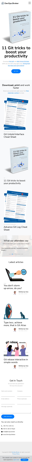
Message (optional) (6, 406)
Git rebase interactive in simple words (16, 361)
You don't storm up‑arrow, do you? (13, 287)
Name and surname (6, 391)
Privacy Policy (16, 454)
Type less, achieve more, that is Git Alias (15, 324)
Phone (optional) (22, 399)
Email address (5, 399)
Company (19, 391)
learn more (16, 459)
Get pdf (16, 71)
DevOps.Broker (16, 452)
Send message (8, 416)
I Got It (24, 459)
